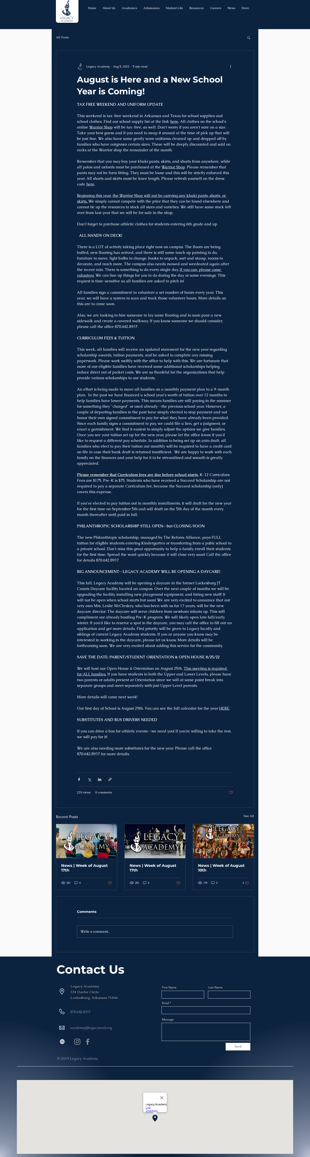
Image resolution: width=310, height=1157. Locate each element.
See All (249, 816)
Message (168, 1019)
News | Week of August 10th (221, 868)
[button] (249, 37)
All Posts (62, 37)
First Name (169, 987)
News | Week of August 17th (84, 868)
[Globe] (62, 1042)
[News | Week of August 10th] (223, 841)
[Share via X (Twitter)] (89, 779)
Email (165, 1002)
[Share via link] (110, 779)
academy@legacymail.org (91, 1028)
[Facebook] (88, 1042)
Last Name (215, 987)
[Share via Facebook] (79, 779)
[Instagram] (77, 1042)
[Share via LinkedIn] (100, 779)
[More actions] (230, 66)
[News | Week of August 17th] (86, 841)
